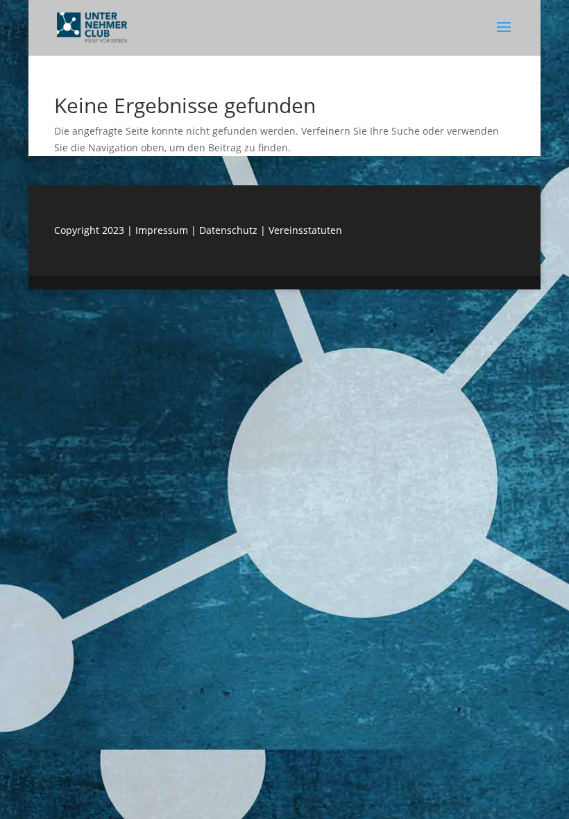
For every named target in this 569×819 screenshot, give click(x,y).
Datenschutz (229, 230)
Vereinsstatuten (305, 230)
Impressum (161, 230)
